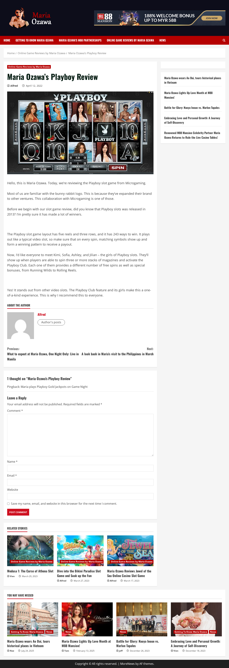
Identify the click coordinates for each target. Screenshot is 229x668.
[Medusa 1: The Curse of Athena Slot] (30, 550)
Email (12, 476)
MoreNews (127, 664)
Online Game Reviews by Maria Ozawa (130, 40)
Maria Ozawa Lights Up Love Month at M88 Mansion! (86, 643)
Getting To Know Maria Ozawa (34, 40)
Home (7, 40)
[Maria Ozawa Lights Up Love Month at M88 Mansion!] (87, 619)
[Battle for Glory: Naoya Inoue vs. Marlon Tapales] (141, 619)
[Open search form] (224, 40)
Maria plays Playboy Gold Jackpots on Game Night (54, 387)
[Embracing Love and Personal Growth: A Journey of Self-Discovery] (196, 619)
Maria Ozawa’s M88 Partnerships (80, 40)
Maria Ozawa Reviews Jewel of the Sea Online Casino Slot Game (129, 573)
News (162, 40)
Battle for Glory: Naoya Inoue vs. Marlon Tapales (192, 108)
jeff (121, 650)
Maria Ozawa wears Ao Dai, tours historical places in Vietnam (28, 643)
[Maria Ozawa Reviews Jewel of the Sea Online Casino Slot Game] (130, 550)
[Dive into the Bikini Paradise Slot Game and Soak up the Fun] (80, 550)
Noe (12, 650)
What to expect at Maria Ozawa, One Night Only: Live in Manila (43, 353)
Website (12, 490)
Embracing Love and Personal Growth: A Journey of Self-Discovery (195, 643)
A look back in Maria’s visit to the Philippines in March (118, 351)
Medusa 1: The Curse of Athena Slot (30, 571)
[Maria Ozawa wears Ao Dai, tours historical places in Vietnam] (32, 619)
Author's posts (51, 322)
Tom (66, 650)
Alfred (14, 85)
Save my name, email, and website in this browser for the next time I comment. (64, 504)
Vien (12, 576)
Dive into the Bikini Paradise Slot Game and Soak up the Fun (79, 573)
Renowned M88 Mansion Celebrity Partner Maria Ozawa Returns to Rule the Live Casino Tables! (192, 135)
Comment (15, 411)
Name (12, 462)
